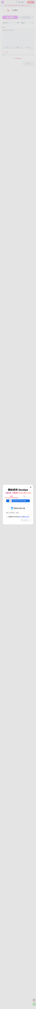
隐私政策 (26, 516)
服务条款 (20, 516)
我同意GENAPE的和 (19, 516)
